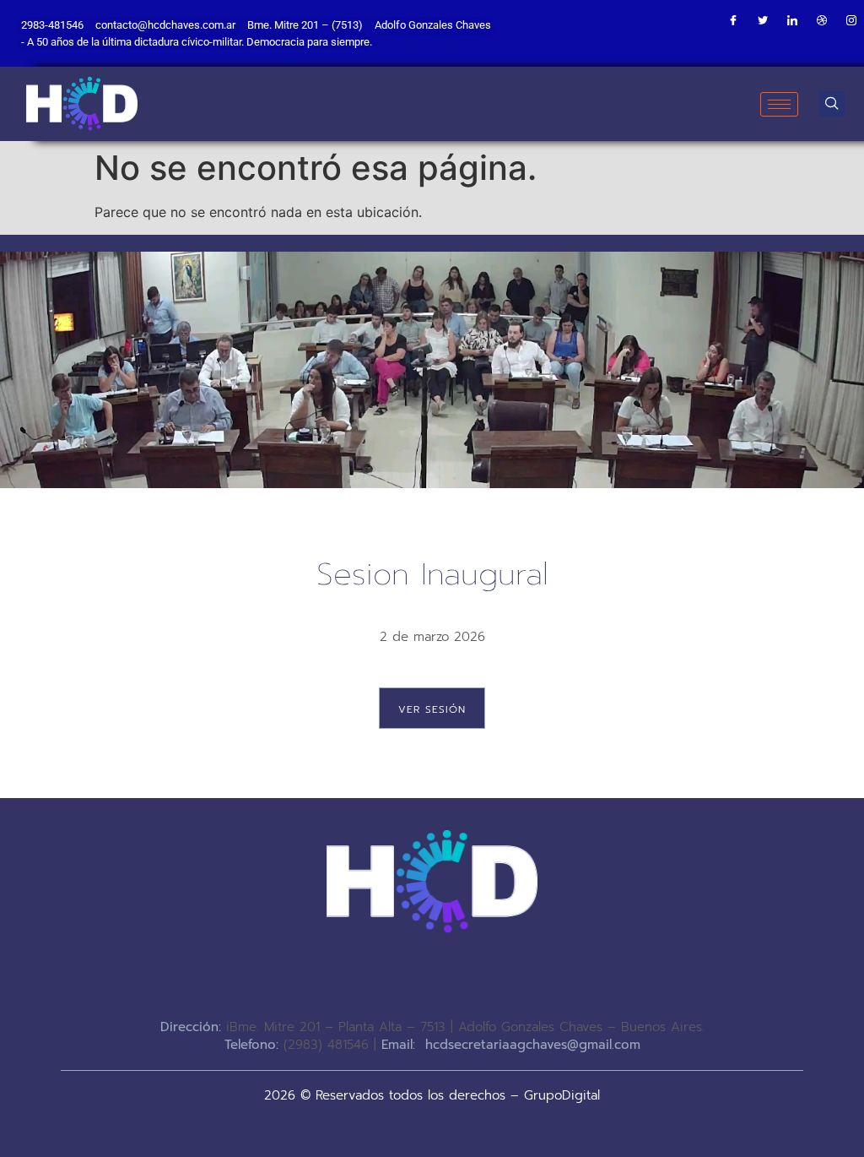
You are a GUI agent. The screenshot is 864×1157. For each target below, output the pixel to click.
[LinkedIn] (792, 21)
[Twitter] (762, 21)
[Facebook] (733, 21)
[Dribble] (821, 21)
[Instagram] (851, 21)
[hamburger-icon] (779, 104)
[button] (832, 104)
